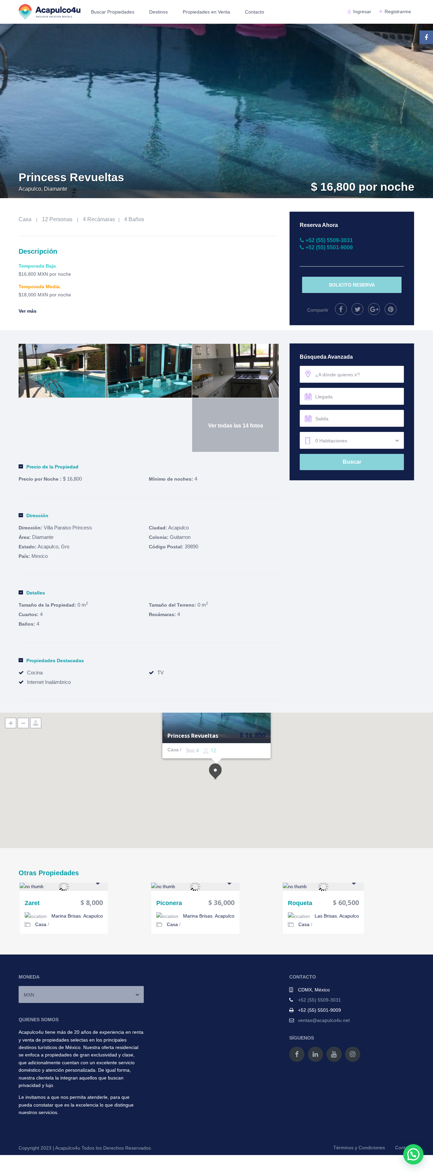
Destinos (158, 12)
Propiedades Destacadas (55, 660)
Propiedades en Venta (206, 12)
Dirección (37, 515)
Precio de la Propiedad (52, 466)
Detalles (35, 592)
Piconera (169, 903)
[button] (216, 771)
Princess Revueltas (192, 736)
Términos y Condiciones (359, 1147)
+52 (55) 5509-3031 (319, 1000)
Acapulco (178, 527)
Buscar (352, 462)
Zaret (32, 903)
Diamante (42, 537)
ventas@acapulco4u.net (324, 1020)
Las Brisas (326, 916)
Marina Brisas (66, 916)
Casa (25, 219)
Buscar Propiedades (112, 12)
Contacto (254, 12)
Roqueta (300, 903)
